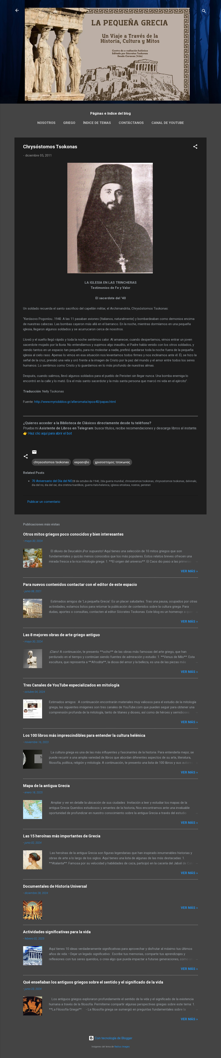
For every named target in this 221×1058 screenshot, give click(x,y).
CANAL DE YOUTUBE (168, 123)
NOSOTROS (46, 123)
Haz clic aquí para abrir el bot (50, 433)
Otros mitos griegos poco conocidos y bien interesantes (73, 534)
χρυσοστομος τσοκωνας (112, 462)
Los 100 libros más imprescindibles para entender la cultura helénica (84, 735)
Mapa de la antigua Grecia (46, 785)
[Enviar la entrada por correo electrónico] (34, 453)
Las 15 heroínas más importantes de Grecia (61, 836)
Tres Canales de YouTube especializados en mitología (71, 685)
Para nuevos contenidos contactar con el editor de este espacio (80, 584)
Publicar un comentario (43, 502)
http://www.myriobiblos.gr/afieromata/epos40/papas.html (75, 402)
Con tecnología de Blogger (113, 1038)
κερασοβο (81, 462)
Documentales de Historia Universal (55, 886)
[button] (195, 147)
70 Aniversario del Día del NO (52, 481)
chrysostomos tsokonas (51, 462)
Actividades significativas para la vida (57, 932)
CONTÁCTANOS (131, 123)
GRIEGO (69, 123)
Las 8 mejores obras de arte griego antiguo (61, 635)
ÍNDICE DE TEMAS (97, 123)
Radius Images (122, 1046)
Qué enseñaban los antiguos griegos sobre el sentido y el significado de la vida (93, 982)
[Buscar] (204, 11)
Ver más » (189, 571)
